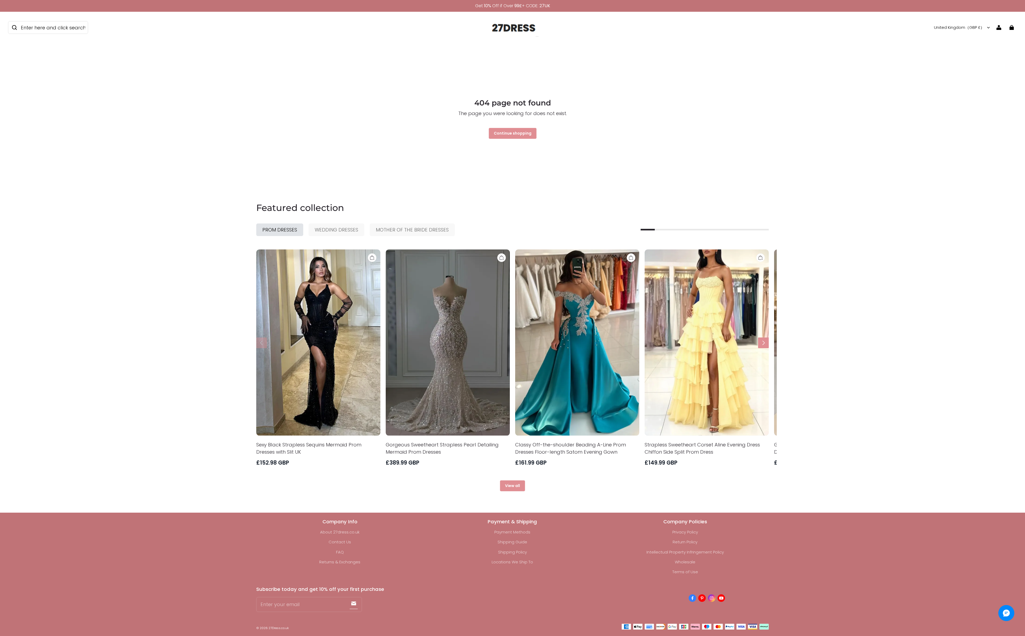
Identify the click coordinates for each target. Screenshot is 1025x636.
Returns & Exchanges (339, 562)
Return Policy (685, 542)
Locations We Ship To (512, 562)
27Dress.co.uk (279, 628)
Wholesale (685, 562)
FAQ (340, 552)
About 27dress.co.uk (340, 532)
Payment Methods (512, 532)
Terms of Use (685, 572)
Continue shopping (512, 133)
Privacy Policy (685, 532)
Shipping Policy (512, 552)
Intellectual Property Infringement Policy (685, 552)
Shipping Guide (512, 542)
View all (512, 485)
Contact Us (340, 542)
